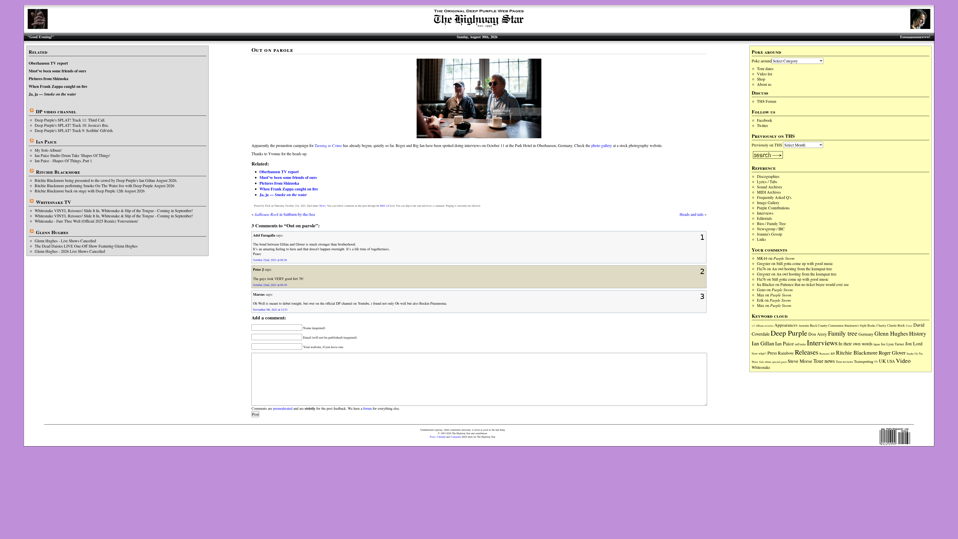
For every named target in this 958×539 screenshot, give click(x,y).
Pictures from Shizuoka (48, 78)
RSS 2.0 (384, 205)
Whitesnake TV (53, 202)
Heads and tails (692, 214)
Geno (761, 289)
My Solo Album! (48, 150)
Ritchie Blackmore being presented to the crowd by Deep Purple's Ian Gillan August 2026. (106, 180)
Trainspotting (863, 361)
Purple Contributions (773, 207)
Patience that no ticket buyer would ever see (814, 284)
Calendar (441, 436)
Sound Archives (769, 186)
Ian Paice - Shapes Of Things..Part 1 (63, 160)
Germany (865, 334)
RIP (833, 353)
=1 (753, 325)
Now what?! (759, 353)
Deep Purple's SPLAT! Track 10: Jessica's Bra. (72, 125)
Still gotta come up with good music (804, 263)
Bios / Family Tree (771, 223)
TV (876, 362)
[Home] (479, 27)
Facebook (764, 120)
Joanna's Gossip (769, 234)
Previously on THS (767, 144)
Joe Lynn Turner (892, 344)
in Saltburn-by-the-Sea (284, 214)
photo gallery (601, 145)
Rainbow (786, 353)
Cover (909, 325)
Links (761, 239)
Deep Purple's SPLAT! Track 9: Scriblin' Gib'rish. (74, 130)
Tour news (824, 360)
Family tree (842, 333)
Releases (807, 352)
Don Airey (817, 334)
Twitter (762, 125)
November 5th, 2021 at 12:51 (270, 309)
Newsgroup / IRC (771, 228)
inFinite (800, 344)
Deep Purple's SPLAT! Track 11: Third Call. (70, 120)
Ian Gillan (763, 343)
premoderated (282, 408)
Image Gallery (768, 202)
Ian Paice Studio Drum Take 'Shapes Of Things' (72, 155)
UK (882, 361)
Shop (761, 79)
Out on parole (272, 50)
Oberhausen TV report (48, 63)
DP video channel (56, 111)
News (322, 205)
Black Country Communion (826, 325)
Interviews (765, 213)
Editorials (764, 218)
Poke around (762, 60)
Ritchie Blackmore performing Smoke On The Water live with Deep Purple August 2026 (104, 185)
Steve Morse (800, 361)
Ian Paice (46, 141)
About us (764, 84)
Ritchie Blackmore (58, 171)
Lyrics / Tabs (767, 181)
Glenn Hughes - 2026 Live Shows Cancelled (70, 251)
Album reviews (764, 325)
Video (903, 361)
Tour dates (765, 68)
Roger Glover (892, 352)
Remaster (825, 353)
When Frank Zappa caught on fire (58, 86)
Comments (456, 436)
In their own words (855, 344)
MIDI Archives (769, 192)
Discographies (768, 176)
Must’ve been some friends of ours (57, 71)
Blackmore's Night (855, 325)
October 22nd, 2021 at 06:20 (270, 260)
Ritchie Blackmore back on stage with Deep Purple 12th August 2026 (90, 190)
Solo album (765, 362)
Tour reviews (844, 361)
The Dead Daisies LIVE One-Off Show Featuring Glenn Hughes (86, 246)
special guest (779, 362)
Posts (432, 436)
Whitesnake (761, 367)
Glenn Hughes (52, 232)
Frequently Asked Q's (774, 197)
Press (772, 353)
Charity (881, 325)
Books (871, 325)
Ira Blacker (765, 284)
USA (891, 361)
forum (367, 408)
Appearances (786, 325)
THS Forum (766, 101)
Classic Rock (896, 325)
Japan (876, 344)
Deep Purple (789, 333)
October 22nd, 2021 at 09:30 (270, 285)
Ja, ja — (52, 94)
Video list (764, 73)
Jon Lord (914, 343)
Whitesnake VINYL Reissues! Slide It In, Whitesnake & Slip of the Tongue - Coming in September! (114, 210)
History (917, 333)
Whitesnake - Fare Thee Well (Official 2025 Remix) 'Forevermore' (86, 221)
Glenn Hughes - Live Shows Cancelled (65, 240)
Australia (804, 325)
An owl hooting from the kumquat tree (802, 268)
